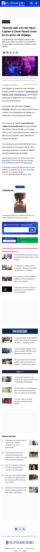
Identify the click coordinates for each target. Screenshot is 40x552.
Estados (6, 22)
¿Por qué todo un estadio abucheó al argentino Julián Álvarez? (23, 402)
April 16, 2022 (27, 174)
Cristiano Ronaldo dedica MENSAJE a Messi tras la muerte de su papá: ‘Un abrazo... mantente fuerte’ (25, 340)
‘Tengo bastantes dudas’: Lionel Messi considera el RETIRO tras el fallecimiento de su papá (25, 351)
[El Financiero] (13, 3)
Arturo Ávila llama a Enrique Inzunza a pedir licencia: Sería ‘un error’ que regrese (26, 257)
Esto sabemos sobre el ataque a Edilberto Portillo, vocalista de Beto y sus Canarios (25, 279)
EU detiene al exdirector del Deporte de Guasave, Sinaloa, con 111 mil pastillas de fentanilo (25, 380)
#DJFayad (26, 163)
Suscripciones (30, 548)
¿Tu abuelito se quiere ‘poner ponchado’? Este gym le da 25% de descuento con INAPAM (25, 268)
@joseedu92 (6, 160)
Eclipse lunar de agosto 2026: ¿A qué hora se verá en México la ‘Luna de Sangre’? (25, 290)
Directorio (20, 548)
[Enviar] (32, 230)
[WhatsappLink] (20, 240)
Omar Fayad (20, 187)
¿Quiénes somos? (9, 548)
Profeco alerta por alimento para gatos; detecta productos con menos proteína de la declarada (25, 391)
